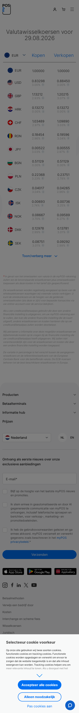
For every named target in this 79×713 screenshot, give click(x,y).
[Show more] (39, 674)
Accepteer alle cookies (39, 685)
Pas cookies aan (39, 706)
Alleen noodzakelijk (39, 697)
